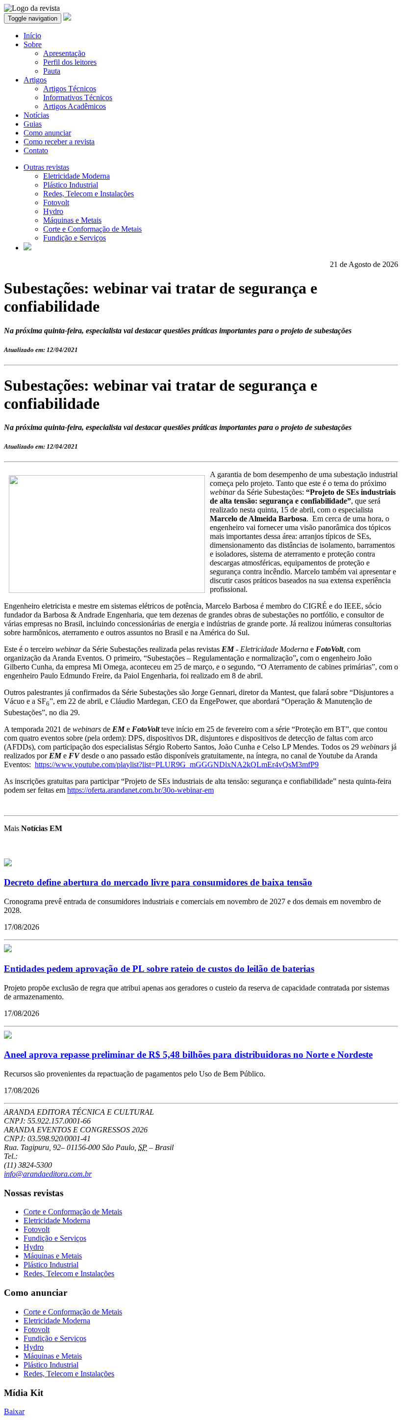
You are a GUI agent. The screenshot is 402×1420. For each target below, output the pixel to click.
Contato (36, 150)
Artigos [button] (35, 80)
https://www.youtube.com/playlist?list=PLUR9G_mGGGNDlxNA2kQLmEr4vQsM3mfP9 (177, 764)
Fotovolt (56, 202)
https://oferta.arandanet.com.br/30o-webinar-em (140, 790)
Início (32, 35)
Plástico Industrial (70, 185)
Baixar (14, 1411)
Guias (33, 124)
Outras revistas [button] (46, 167)
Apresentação (64, 53)
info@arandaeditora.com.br (48, 1174)
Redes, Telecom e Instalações (88, 193)
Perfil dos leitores (70, 62)
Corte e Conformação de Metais (92, 229)
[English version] (27, 247)
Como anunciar (47, 133)
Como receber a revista (59, 141)
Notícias (36, 115)
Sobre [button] (33, 44)
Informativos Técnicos (77, 97)
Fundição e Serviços (74, 238)
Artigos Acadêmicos (74, 106)
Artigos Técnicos (69, 88)
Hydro (53, 211)
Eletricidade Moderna (76, 176)
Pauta (51, 71)
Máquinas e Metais (72, 220)
